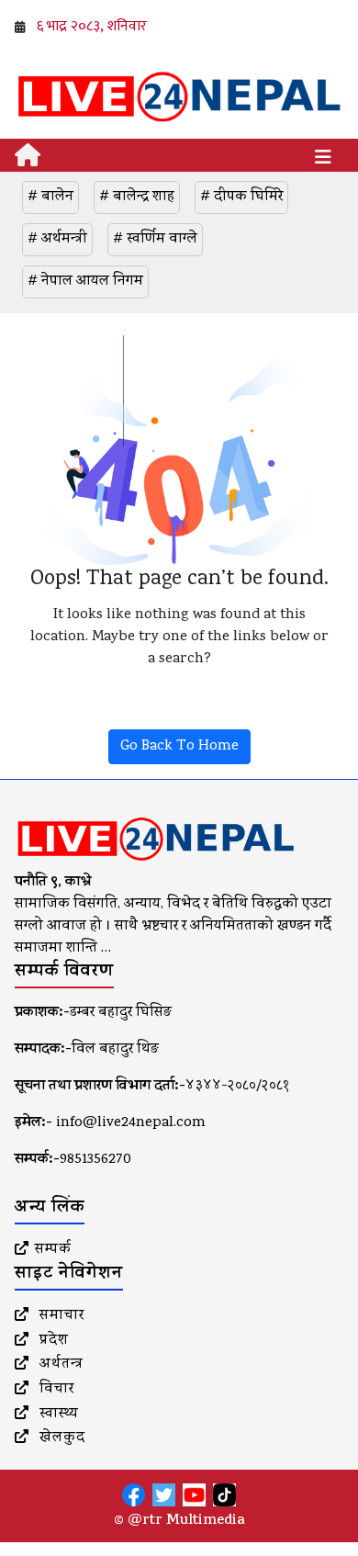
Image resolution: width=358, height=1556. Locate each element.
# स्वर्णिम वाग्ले (155, 240)
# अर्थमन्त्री (57, 240)
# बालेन (50, 197)
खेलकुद (60, 1438)
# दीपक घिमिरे (241, 197)
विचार (54, 1390)
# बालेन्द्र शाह (136, 197)
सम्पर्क (53, 1250)
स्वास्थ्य (57, 1415)
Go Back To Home (179, 747)
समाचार (59, 1316)
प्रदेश (52, 1341)
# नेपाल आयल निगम (85, 282)
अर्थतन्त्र (59, 1365)
